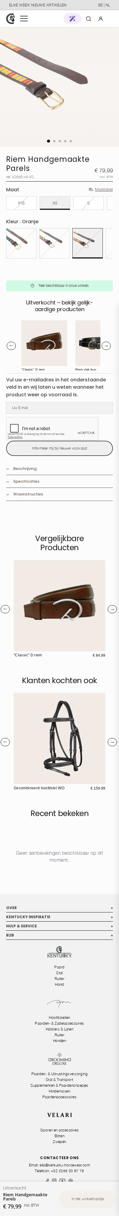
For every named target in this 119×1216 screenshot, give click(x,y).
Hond (59, 984)
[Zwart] (21, 243)
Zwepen (59, 1141)
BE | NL (104, 5)
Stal (59, 973)
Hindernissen (59, 1091)
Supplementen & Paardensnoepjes (59, 1085)
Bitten (60, 1136)
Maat (12, 189)
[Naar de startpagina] (10, 18)
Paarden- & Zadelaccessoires (59, 1023)
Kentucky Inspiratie (59, 916)
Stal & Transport (59, 1079)
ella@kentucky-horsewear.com (65, 1165)
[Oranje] (87, 243)
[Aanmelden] (101, 18)
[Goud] (54, 243)
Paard (59, 967)
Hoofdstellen (59, 1017)
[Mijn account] (101, 18)
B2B (59, 935)
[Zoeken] (88, 18)
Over (59, 907)
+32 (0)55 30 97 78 (67, 1171)
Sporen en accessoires (59, 1130)
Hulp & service (59, 926)
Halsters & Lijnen (60, 1029)
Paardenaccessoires (59, 1097)
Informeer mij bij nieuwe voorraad (59, 448)
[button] (72, 18)
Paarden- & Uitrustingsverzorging (59, 1074)
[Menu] (24, 18)
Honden (59, 1040)
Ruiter (60, 978)
